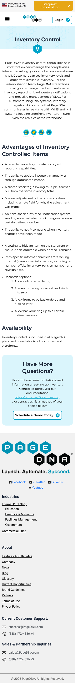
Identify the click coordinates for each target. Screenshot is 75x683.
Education (12, 509)
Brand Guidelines (13, 590)
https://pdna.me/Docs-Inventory (37, 397)
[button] (7, 19)
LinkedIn (57, 482)
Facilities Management (21, 519)
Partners (7, 595)
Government (13, 525)
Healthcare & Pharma (19, 514)
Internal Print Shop (14, 504)
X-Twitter (38, 482)
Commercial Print (14, 531)
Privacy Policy (11, 606)
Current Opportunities (16, 584)
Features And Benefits (17, 556)
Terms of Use (11, 601)
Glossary (8, 578)
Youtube (37, 487)
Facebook (19, 482)
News (6, 567)
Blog (5, 573)
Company (8, 562)
